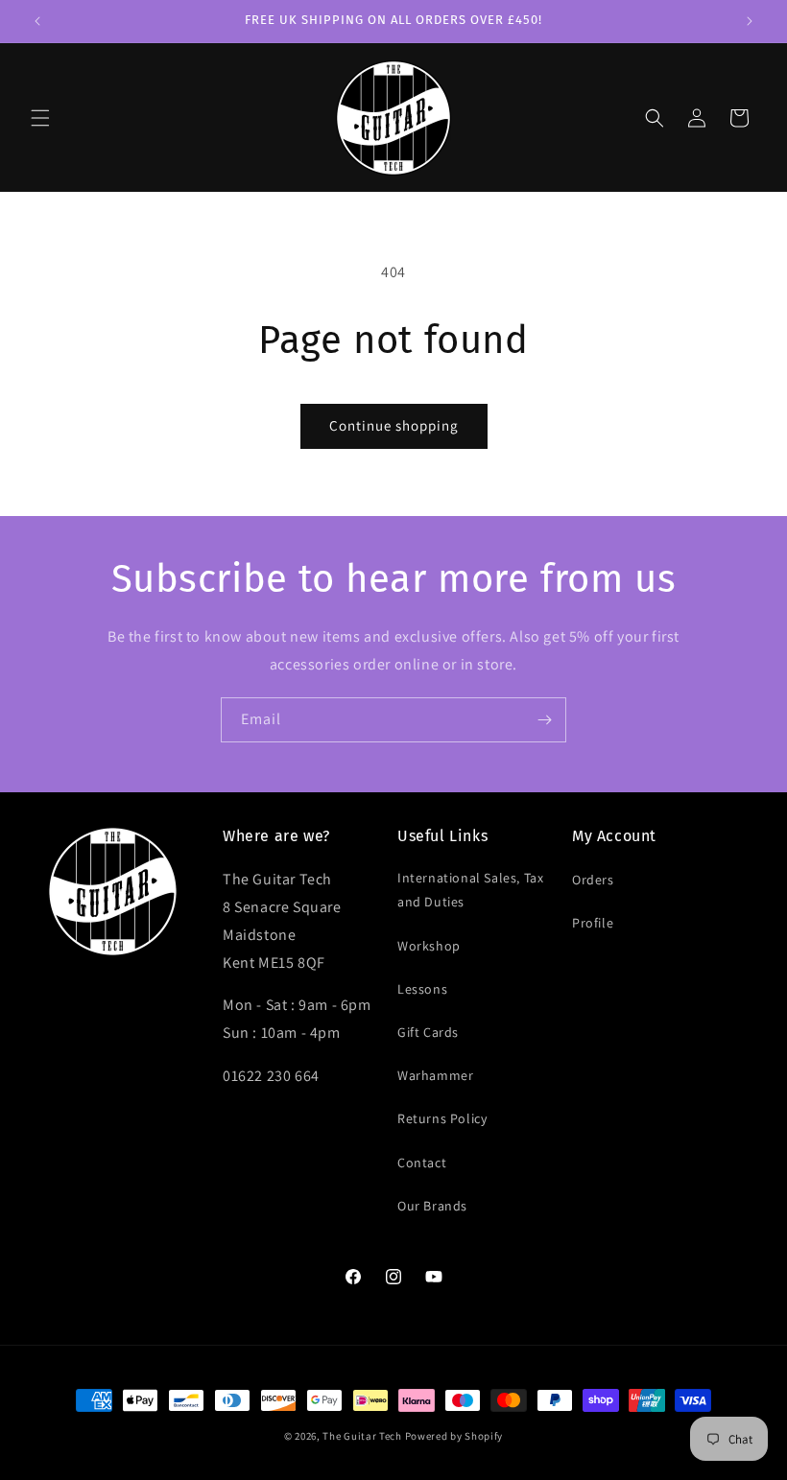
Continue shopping (394, 425)
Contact (421, 1162)
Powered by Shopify (454, 1436)
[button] (40, 118)
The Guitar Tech (362, 1436)
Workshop (429, 945)
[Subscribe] (544, 719)
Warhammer (435, 1075)
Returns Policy (442, 1118)
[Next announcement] (749, 21)
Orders (593, 879)
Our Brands (432, 1205)
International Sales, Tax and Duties (470, 889)
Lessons (422, 989)
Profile (592, 922)
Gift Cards (428, 1032)
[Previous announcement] (37, 21)
